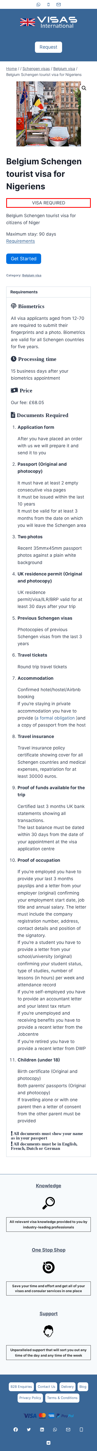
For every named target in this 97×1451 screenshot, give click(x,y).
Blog (82, 1387)
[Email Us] (68, 1429)
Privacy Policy (30, 1398)
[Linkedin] (42, 1429)
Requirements (20, 241)
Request (48, 47)
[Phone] (48, 4)
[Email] (58, 4)
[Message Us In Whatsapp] (55, 1429)
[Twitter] (28, 1429)
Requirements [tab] (24, 291)
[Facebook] (15, 1429)
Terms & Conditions (62, 1398)
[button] (84, 88)
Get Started (23, 258)
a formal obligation (56, 718)
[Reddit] (48, 1442)
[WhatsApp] (38, 4)
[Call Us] (81, 1429)
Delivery (67, 1387)
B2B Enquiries (21, 1387)
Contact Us (46, 1387)
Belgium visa (31, 275)
